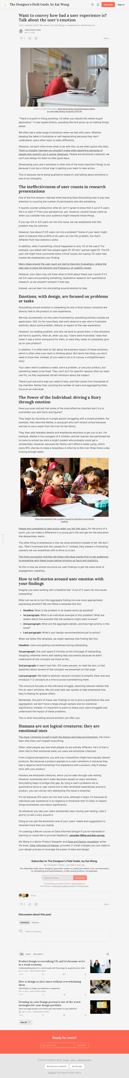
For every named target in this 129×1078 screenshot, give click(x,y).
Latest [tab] (28, 954)
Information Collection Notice (64, 886)
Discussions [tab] (38, 954)
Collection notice (84, 1060)
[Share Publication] (98, 4)
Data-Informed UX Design (44, 845)
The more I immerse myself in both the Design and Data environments (58, 737)
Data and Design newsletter (83, 841)
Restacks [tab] (35, 922)
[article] (64, 968)
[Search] (92, 4)
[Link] (15, 43)
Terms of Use (77, 883)
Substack (52, 1072)
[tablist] (29, 922)
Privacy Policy (83, 886)
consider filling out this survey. (87, 835)
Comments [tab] (24, 922)
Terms (73, 1060)
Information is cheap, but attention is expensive (39, 988)
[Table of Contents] (3, 539)
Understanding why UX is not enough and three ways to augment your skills (52, 968)
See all (24, 1022)
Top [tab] (21, 954)
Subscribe (108, 4)
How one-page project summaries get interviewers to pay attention (48, 1008)
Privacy (66, 1060)
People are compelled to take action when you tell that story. (53, 528)
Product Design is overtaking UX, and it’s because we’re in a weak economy (52, 963)
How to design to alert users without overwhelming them (50, 983)
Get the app (77, 1066)
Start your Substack (58, 1066)
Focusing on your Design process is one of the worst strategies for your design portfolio (49, 1003)
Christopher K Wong (33, 30)
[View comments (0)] (30, 38)
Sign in (121, 4)
